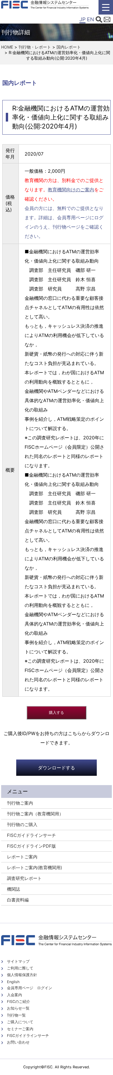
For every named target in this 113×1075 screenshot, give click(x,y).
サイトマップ (18, 961)
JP (82, 19)
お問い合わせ (18, 1042)
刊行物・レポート (35, 46)
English (13, 982)
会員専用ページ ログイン (29, 988)
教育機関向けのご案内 (71, 189)
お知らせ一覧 (18, 1008)
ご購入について (20, 1022)
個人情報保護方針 (22, 975)
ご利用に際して (20, 968)
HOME (7, 46)
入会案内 (14, 995)
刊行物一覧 (16, 1015)
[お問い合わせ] (107, 20)
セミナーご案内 (20, 1029)
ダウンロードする (56, 768)
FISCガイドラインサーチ (28, 1035)
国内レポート (69, 46)
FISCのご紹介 (18, 1001)
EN (90, 19)
